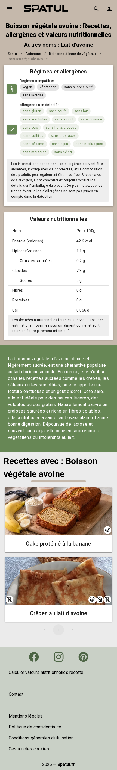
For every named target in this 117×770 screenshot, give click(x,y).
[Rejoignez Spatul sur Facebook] (34, 657)
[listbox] (58, 672)
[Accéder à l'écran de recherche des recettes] (96, 8)
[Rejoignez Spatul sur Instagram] (58, 657)
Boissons (33, 54)
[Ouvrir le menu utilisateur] (109, 8)
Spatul (13, 54)
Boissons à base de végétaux (73, 54)
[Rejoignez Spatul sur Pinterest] (83, 657)
